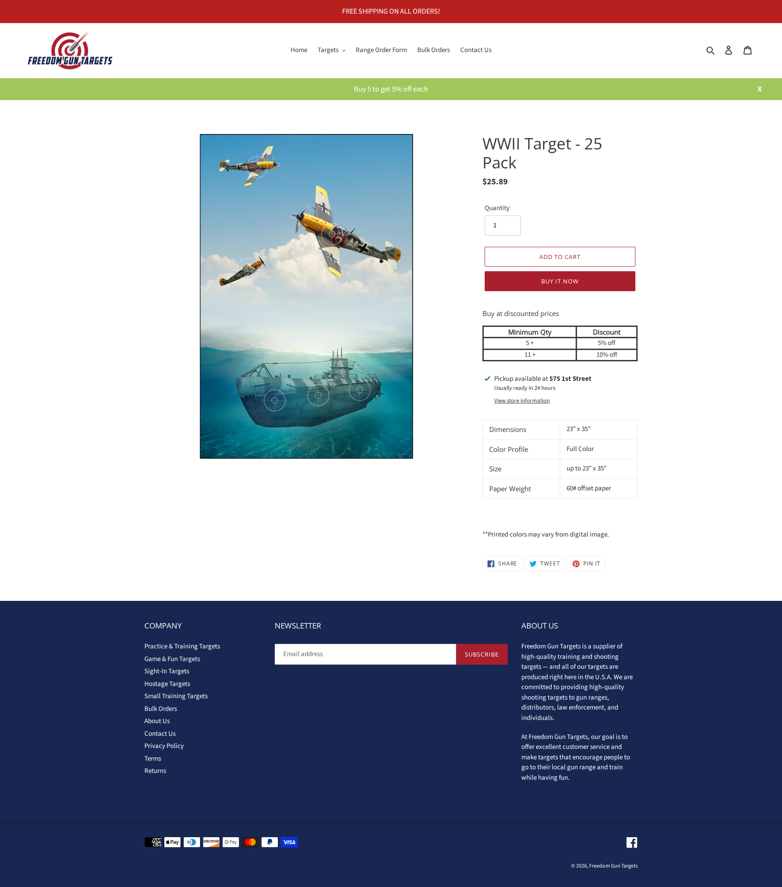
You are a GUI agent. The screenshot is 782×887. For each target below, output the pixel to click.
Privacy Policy (164, 746)
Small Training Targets (176, 696)
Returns (155, 771)
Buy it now (560, 281)
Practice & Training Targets (182, 646)
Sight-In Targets (166, 671)
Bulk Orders (160, 709)
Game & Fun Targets (172, 659)
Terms (152, 758)
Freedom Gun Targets (613, 866)
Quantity (497, 208)
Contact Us (160, 733)
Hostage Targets (167, 684)
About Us (157, 721)
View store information (522, 401)
